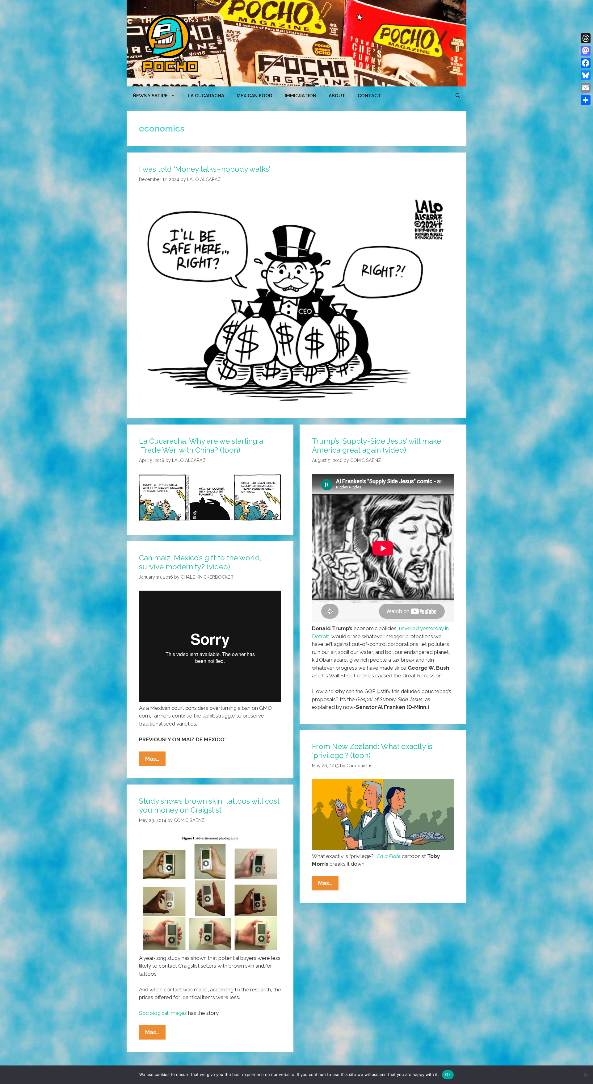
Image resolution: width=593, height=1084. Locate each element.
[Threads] (585, 38)
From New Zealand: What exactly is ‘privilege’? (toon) (372, 751)
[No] (585, 1075)
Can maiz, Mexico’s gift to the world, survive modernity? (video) (200, 562)
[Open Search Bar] (457, 95)
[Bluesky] (585, 75)
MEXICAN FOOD (254, 95)
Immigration (300, 95)
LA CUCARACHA (206, 95)
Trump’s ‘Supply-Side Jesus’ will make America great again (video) (376, 445)
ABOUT (337, 95)
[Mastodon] (585, 50)
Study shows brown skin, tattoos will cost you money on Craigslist (209, 805)
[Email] (585, 88)
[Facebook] (585, 63)
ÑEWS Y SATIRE (150, 95)
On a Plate (388, 856)
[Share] (585, 100)
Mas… (155, 760)
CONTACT (369, 95)
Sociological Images (163, 1013)
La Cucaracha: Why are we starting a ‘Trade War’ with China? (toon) (201, 445)
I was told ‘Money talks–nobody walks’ (204, 169)
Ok (448, 1074)
